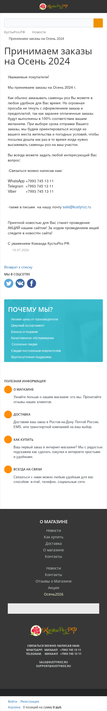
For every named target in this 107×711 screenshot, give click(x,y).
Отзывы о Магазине (54, 581)
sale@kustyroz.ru (77, 206)
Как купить (53, 536)
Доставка (53, 543)
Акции (53, 587)
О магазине (53, 549)
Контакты (53, 556)
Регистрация (30, 701)
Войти (13, 701)
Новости (53, 530)
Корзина (14, 707)
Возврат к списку (18, 266)
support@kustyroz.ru (53, 666)
